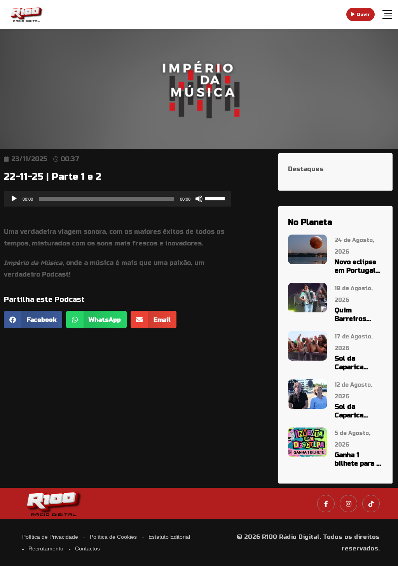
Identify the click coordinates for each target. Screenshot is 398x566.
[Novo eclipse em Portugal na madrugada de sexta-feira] (307, 248)
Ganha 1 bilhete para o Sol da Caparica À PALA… (357, 459)
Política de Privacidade (50, 537)
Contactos (87, 548)
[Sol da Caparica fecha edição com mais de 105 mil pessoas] (307, 345)
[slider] (216, 198)
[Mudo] (199, 199)
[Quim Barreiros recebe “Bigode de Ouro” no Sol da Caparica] (307, 297)
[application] (117, 199)
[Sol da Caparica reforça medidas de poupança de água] (307, 393)
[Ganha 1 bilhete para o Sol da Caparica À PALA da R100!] (307, 441)
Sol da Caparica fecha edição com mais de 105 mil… (356, 363)
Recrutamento (45, 548)
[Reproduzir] (14, 199)
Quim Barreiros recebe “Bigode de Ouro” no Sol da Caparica (355, 315)
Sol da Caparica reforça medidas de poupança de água (355, 411)
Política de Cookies (113, 537)
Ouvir (363, 14)
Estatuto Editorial (169, 537)
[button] (33, 319)
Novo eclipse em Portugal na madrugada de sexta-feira (358, 266)
